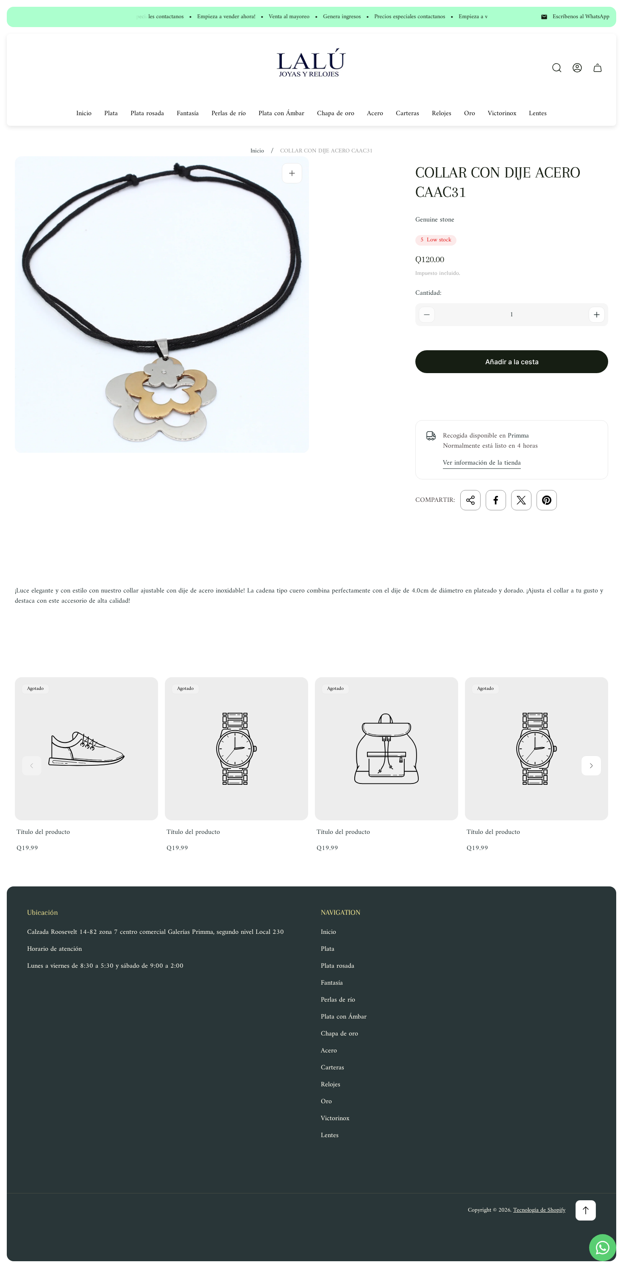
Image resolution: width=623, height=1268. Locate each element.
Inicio (257, 151)
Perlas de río (338, 1000)
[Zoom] (292, 173)
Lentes (330, 1135)
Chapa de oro (339, 1034)
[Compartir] (470, 500)
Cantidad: (428, 293)
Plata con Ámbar (344, 1017)
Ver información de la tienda (482, 463)
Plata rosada (337, 966)
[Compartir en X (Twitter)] (521, 500)
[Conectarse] (577, 67)
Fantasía (332, 983)
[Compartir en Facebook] (496, 500)
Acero (329, 1051)
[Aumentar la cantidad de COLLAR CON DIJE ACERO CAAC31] (597, 315)
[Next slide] (591, 766)
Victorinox (335, 1118)
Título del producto (43, 832)
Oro (326, 1101)
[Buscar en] (557, 67)
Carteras (332, 1068)
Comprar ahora (512, 392)
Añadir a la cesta (512, 361)
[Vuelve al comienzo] (586, 1210)
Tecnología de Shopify (539, 1210)
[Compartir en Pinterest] (547, 500)
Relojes (330, 1085)
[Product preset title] (86, 748)
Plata (327, 949)
